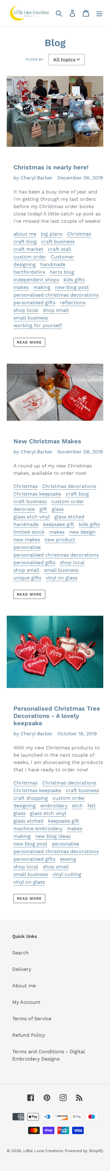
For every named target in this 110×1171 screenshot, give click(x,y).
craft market (28, 249)
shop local (25, 310)
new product (60, 539)
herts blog (62, 272)
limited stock (29, 532)
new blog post (72, 287)
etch (77, 806)
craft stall (59, 249)
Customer (62, 257)
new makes (26, 539)
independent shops (36, 280)
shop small (56, 310)
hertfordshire (29, 272)
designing (24, 264)
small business (30, 318)
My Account (26, 1002)
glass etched (69, 517)
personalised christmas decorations (56, 295)
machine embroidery (37, 828)
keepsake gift (58, 524)
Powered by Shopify (84, 1150)
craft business (58, 241)
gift (43, 509)
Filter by (34, 59)
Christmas (79, 234)
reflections (73, 302)
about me (24, 234)
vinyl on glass (61, 578)
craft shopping (30, 798)
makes (21, 287)
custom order (29, 257)
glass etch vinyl (31, 517)
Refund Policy (28, 1035)
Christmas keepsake (37, 494)
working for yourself (37, 325)
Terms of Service (31, 1018)
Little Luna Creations (43, 1150)
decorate (24, 509)
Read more (29, 342)
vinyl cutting (67, 874)
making (41, 287)
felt (91, 806)
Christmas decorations (69, 486)
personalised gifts (34, 302)
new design (82, 532)
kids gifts (74, 280)
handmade (52, 264)
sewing (68, 859)
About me (24, 986)
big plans (51, 234)
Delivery (21, 969)
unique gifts (27, 578)
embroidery (54, 806)
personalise (27, 547)
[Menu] (99, 13)
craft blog (25, 241)
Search (20, 953)
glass (58, 509)
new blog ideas (53, 836)
